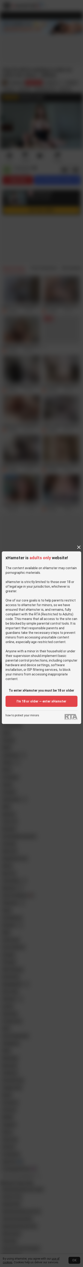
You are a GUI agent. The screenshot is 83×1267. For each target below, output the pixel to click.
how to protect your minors (22, 715)
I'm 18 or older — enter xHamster (41, 701)
